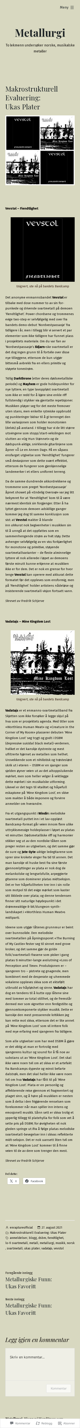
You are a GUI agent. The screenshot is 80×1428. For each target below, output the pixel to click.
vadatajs (46, 1248)
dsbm (42, 1238)
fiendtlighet (55, 1238)
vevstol (59, 1248)
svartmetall (15, 1248)
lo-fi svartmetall (16, 1243)
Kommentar (59, 1388)
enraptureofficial (21, 1227)
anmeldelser (18, 1238)
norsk (71, 1243)
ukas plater (32, 1248)
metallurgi (47, 1243)
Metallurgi (40, 32)
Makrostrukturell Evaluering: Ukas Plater (38, 1233)
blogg (33, 1238)
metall (33, 1243)
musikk (60, 1243)
